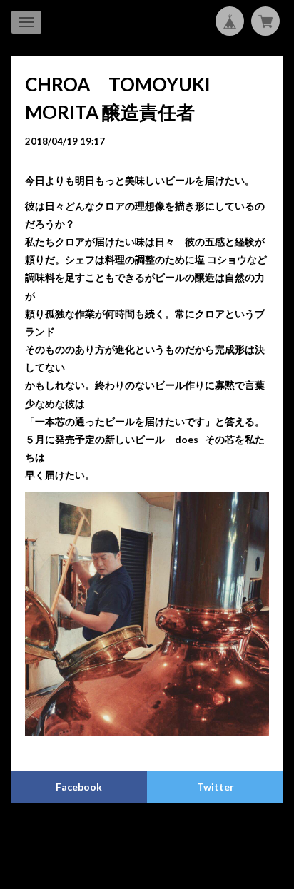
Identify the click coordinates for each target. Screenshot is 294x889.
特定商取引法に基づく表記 (194, 833)
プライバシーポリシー (91, 833)
